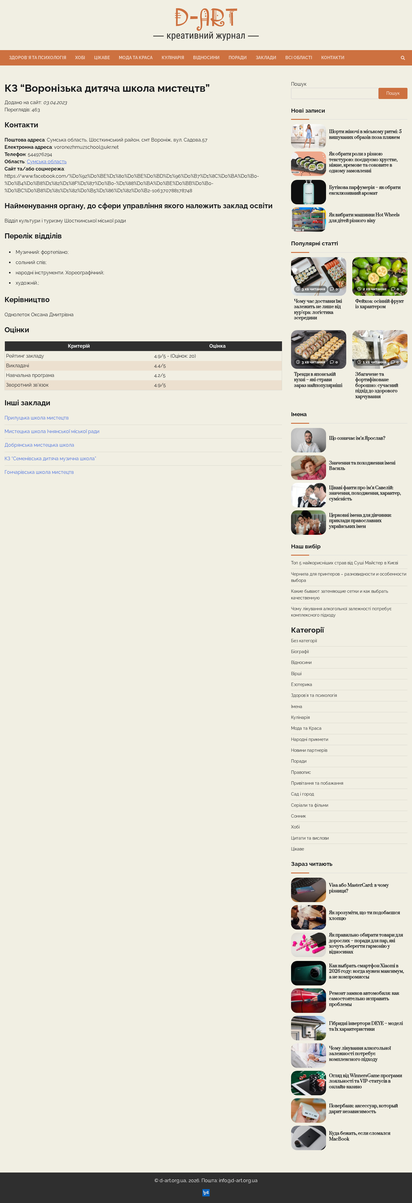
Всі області (298, 57)
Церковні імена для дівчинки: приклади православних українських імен (360, 520)
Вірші (296, 673)
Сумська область (47, 161)
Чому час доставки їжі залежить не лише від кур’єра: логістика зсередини (318, 309)
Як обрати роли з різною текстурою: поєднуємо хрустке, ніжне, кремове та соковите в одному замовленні (363, 162)
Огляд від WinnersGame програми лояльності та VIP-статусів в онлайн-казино (365, 1081)
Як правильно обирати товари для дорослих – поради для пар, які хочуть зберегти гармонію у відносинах (366, 943)
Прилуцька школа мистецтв (37, 418)
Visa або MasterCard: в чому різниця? (359, 888)
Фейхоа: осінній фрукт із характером (379, 304)
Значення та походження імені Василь (362, 466)
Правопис (301, 772)
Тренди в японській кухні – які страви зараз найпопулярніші (318, 380)
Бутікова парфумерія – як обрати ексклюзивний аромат (365, 190)
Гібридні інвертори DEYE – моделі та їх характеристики (366, 1026)
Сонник (298, 816)
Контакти (332, 57)
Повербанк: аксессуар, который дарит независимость (363, 1109)
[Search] (402, 57)
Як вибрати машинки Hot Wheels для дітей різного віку (364, 218)
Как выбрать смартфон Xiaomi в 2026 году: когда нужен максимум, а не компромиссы (366, 971)
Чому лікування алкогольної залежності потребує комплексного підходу (360, 1053)
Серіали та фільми (309, 805)
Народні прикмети (309, 739)
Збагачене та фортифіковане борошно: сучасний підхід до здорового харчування (376, 386)
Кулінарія (173, 57)
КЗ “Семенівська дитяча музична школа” (50, 458)
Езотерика (301, 684)
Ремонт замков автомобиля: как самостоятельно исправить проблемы (364, 999)
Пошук (298, 84)
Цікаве (102, 57)
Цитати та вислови (310, 838)
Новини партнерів (309, 750)
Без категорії (304, 640)
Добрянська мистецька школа (39, 445)
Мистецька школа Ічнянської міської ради (52, 431)
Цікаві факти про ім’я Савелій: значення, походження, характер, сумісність (365, 493)
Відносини (206, 57)
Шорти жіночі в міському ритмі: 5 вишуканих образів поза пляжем (365, 134)
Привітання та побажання (317, 783)
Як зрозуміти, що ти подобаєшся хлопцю (364, 915)
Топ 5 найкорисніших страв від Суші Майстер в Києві (344, 562)
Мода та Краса (136, 57)
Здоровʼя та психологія (37, 57)
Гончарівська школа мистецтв (39, 472)
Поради (238, 57)
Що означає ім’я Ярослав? (357, 438)
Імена (296, 706)
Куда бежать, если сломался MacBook (359, 1136)
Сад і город (302, 794)
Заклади (266, 57)
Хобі (80, 57)
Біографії (300, 651)
